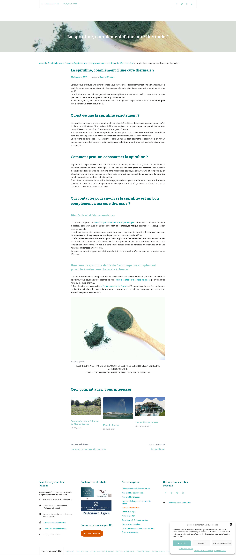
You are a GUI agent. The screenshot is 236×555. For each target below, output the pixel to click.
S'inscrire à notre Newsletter (179, 502)
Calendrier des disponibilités (55, 522)
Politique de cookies (186, 549)
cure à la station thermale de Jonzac (133, 279)
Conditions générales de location (135, 520)
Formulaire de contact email (55, 529)
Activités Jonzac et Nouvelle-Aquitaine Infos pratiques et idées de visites (81, 63)
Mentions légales (220, 551)
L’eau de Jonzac (111, 425)
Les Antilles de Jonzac (146, 422)
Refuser (201, 543)
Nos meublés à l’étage (131, 497)
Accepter (182, 543)
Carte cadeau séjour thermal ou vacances (138, 528)
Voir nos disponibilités (130, 507)
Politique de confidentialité (203, 551)
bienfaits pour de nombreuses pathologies (114, 222)
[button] (231, 525)
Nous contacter (128, 516)
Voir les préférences (222, 543)
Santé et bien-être (125, 63)
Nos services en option (131, 524)
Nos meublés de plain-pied (132, 493)
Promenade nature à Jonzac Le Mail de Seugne (85, 422)
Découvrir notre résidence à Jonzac (136, 488)
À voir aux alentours (130, 532)
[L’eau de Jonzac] (118, 408)
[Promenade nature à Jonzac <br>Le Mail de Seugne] (86, 406)
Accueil (42, 63)
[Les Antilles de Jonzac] (150, 406)
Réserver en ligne (92, 533)
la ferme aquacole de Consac (114, 286)
